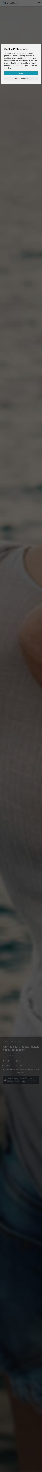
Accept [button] (21, 73)
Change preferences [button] (21, 79)
